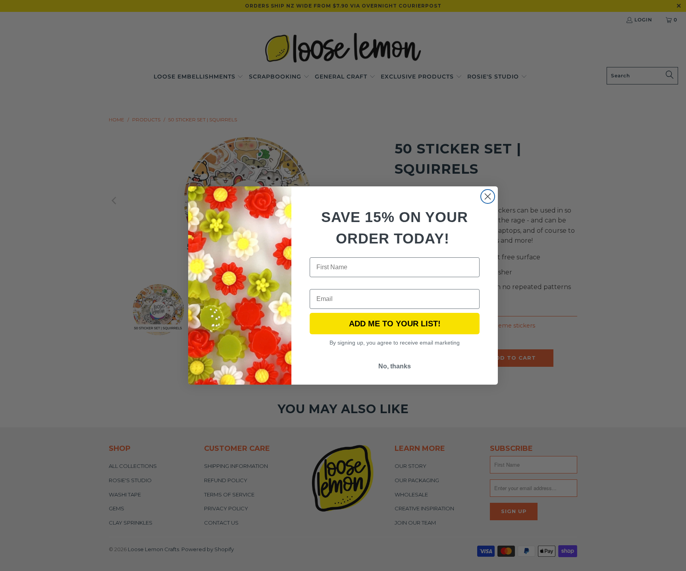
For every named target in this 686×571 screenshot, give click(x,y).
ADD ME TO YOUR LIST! (395, 323)
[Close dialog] (488, 196)
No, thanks (394, 366)
